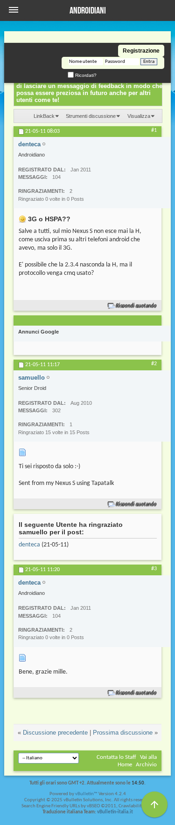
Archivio (146, 765)
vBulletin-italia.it (115, 812)
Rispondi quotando (136, 305)
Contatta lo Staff (116, 757)
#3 (154, 569)
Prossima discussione (123, 732)
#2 (154, 364)
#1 (154, 130)
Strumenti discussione (91, 116)
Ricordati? (85, 75)
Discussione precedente (55, 732)
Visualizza (138, 116)
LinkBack (44, 116)
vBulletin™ (86, 794)
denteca (29, 544)
